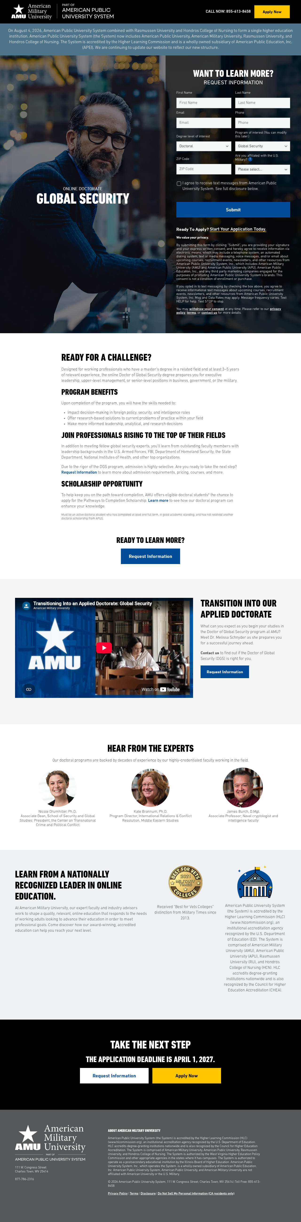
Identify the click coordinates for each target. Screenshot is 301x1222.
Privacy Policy (118, 1193)
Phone (239, 113)
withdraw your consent (206, 309)
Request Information (79, 473)
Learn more (158, 501)
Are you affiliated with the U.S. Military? (257, 158)
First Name (184, 93)
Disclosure (148, 1193)
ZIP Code (182, 159)
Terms (134, 1193)
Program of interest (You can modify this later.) (261, 134)
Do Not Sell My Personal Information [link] (196, 1193)
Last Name (242, 93)
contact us (209, 313)
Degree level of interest (193, 136)
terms (191, 313)
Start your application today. (238, 229)
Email (180, 113)
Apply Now (272, 11)
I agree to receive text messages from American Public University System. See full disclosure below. (229, 186)
